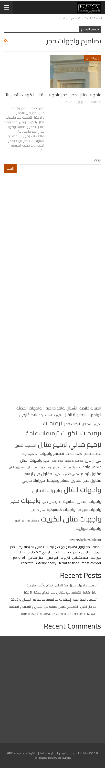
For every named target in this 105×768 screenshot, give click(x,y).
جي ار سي (93, 460)
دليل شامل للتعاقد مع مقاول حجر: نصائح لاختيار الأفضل (59, 592)
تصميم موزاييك (74, 454)
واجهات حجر (93, 58)
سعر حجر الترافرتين (56, 467)
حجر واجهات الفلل (34, 460)
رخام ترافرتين (74, 467)
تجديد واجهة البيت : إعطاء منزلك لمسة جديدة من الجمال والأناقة (53, 599)
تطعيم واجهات (30, 454)
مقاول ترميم (91, 474)
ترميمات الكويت (81, 433)
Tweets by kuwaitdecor (85, 540)
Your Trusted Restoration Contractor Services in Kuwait (58, 614)
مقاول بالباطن (17, 467)
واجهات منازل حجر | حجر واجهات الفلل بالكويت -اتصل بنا (53, 95)
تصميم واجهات (52, 453)
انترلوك (58, 415)
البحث (97, 160)
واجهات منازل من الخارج (27, 520)
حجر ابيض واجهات (74, 460)
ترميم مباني (85, 444)
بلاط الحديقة (45, 415)
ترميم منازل (52, 444)
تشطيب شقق (25, 445)
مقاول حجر (92, 480)
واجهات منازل (38, 510)
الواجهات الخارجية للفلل (82, 414)
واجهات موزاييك (88, 528)
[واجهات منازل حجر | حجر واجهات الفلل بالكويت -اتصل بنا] (75, 71)
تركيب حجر (72, 424)
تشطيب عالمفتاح (92, 454)
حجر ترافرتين (57, 460)
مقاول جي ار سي (38, 474)
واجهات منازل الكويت (71, 519)
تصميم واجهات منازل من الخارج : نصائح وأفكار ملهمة (61, 585)
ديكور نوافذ (92, 467)
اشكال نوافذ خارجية (61, 408)
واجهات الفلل (82, 489)
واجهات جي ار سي (51, 502)
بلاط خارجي (28, 414)
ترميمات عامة (42, 433)
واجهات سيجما (89, 509)
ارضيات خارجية (90, 408)
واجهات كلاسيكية (61, 509)
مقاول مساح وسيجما (64, 480)
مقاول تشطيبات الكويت (66, 474)
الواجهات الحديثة (30, 408)
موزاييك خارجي (33, 480)
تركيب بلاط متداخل (91, 424)
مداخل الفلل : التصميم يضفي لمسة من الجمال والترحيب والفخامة (52, 606)
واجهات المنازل (47, 490)
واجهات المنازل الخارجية (82, 501)
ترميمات (52, 423)
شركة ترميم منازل (36, 467)
